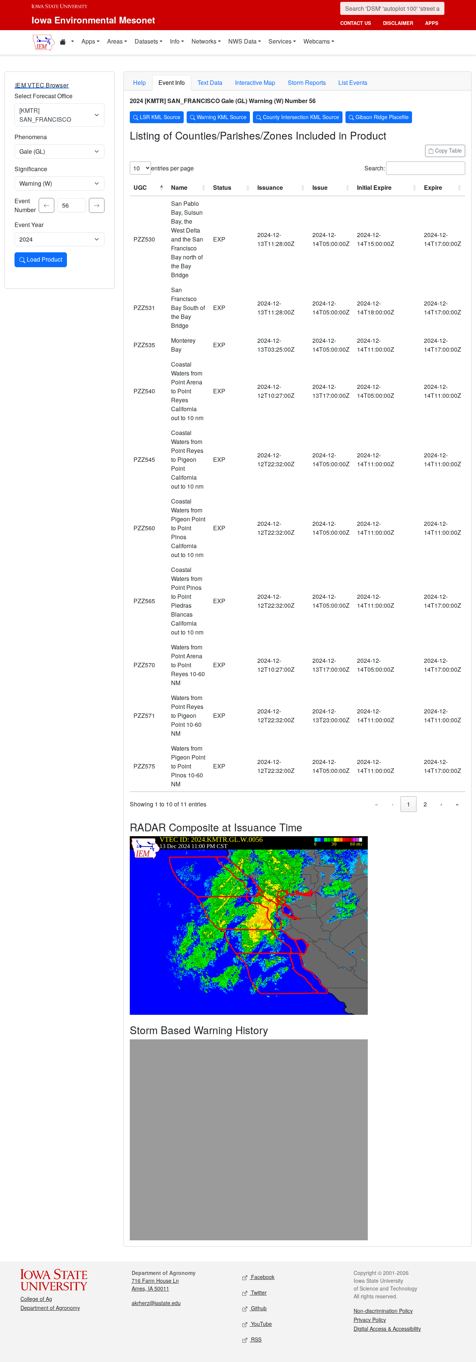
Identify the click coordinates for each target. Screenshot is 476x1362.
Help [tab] (139, 82)
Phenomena (31, 136)
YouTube (261, 1323)
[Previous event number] (46, 205)
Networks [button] (204, 41)
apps (431, 22)
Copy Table (448, 150)
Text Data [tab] (209, 82)
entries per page (172, 168)
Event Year (29, 224)
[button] (66, 42)
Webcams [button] (316, 41)
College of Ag (36, 1298)
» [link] (457, 804)
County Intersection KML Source (300, 117)
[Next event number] (96, 205)
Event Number (25, 205)
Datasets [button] (146, 41)
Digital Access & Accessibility (387, 1328)
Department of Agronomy (50, 1307)
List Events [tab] (352, 82)
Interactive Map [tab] (255, 82)
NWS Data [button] (242, 41)
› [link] (441, 804)
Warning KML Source (221, 117)
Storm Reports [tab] (307, 82)
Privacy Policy (370, 1319)
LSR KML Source (159, 117)
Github (258, 1308)
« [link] (376, 804)
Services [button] (280, 41)
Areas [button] (115, 41)
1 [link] (408, 804)
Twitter (258, 1292)
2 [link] (425, 804)
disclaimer (398, 22)
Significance (31, 168)
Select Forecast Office (44, 96)
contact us (355, 22)
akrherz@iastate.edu (156, 1303)
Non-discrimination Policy (383, 1310)
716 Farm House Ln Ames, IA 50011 (155, 1284)
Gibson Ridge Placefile (381, 117)
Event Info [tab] (171, 82)
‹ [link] (392, 804)
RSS (255, 1339)
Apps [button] (88, 41)
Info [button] (175, 41)
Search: (374, 168)
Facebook (262, 1277)
